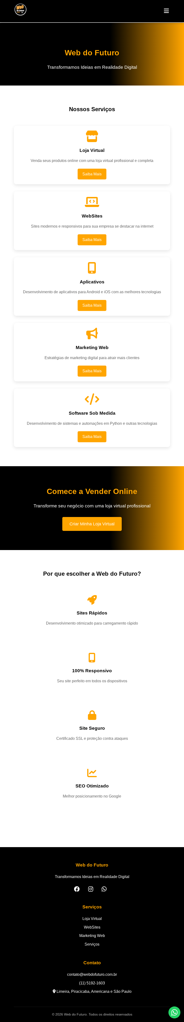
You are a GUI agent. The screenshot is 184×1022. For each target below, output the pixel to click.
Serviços (92, 944)
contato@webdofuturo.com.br (92, 974)
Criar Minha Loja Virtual (92, 524)
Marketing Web (92, 936)
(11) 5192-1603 (92, 983)
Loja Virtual (92, 919)
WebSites (92, 927)
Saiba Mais (92, 174)
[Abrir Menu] (166, 11)
